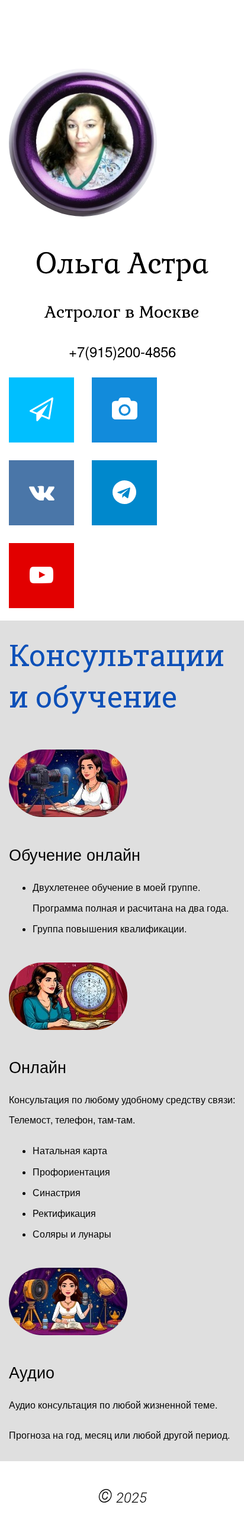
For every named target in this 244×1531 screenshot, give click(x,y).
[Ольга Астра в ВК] (41, 492)
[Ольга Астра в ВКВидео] (124, 409)
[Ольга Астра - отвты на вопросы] (41, 409)
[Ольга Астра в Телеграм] (124, 492)
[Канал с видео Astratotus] (41, 575)
